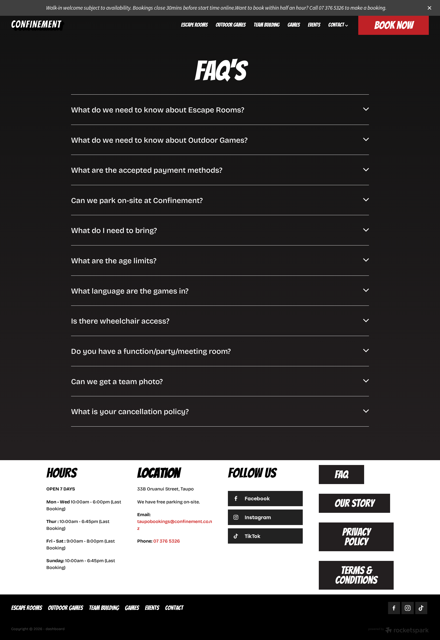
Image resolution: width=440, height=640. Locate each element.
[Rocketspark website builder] (398, 631)
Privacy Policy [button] (356, 536)
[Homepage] (53, 25)
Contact (336, 25)
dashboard (55, 628)
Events (314, 25)
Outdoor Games (230, 25)
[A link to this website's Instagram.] (408, 608)
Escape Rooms (194, 25)
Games (293, 25)
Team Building (266, 25)
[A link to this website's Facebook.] (394, 608)
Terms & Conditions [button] (356, 575)
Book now (393, 25)
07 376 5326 (166, 540)
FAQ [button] (341, 474)
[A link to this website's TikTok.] (421, 608)
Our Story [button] (354, 503)
